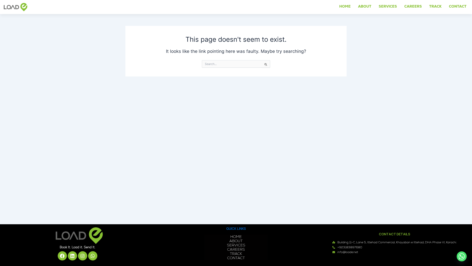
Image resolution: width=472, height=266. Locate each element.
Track (435, 6)
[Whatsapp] (462, 256)
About (364, 6)
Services (388, 6)
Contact (457, 6)
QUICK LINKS (236, 228)
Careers (413, 6)
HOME (345, 6)
